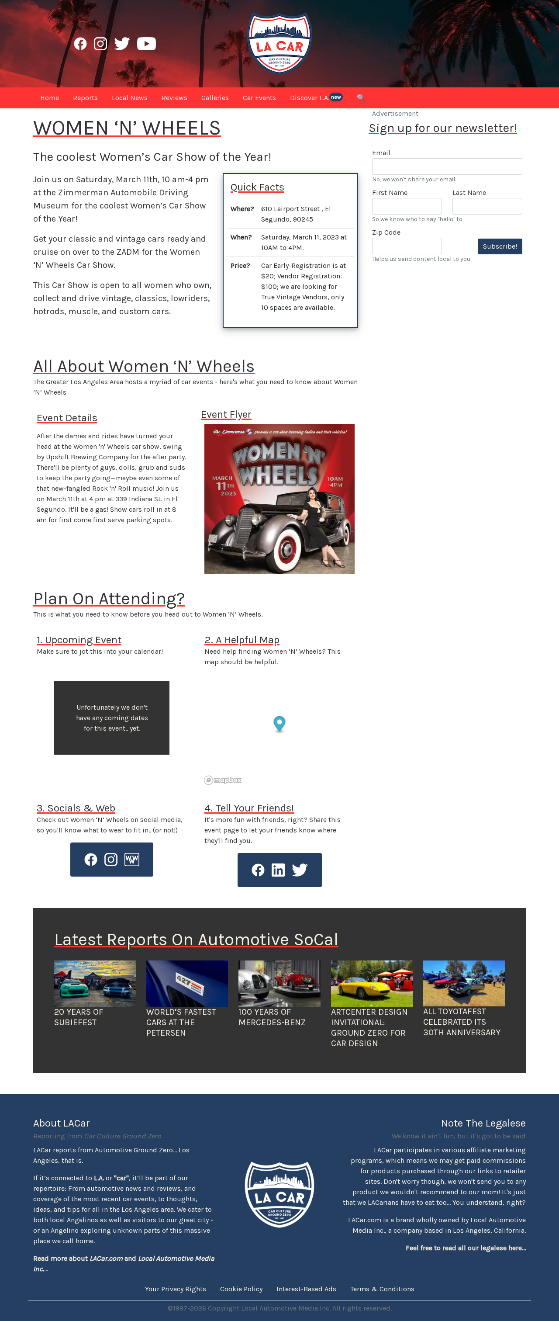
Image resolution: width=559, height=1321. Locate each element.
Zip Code (386, 232)
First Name (389, 192)
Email (381, 153)
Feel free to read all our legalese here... (466, 1248)
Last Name (469, 192)
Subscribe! (500, 246)
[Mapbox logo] (223, 780)
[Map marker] (280, 725)
